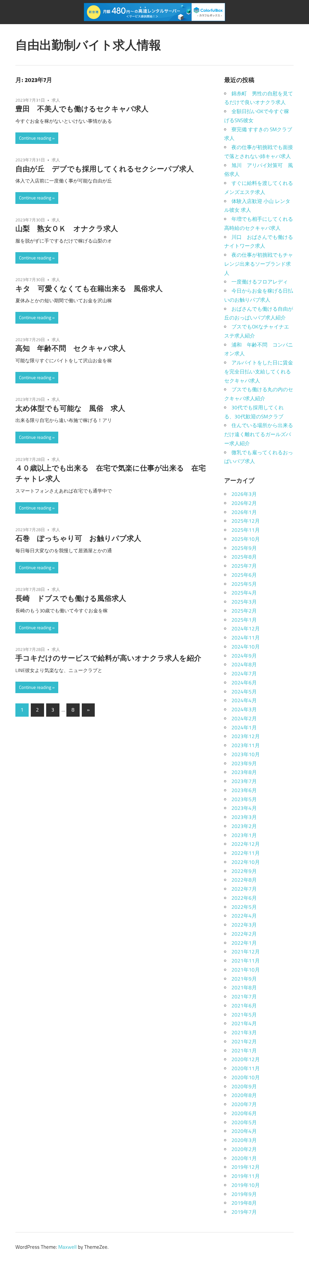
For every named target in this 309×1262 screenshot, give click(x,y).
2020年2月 (244, 1149)
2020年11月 (245, 1068)
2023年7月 (244, 781)
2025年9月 (244, 548)
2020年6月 (244, 1113)
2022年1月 (244, 943)
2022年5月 (244, 907)
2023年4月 (244, 808)
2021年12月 (245, 952)
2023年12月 (245, 736)
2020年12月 (245, 1059)
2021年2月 (244, 1041)
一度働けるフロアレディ (259, 282)
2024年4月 (244, 700)
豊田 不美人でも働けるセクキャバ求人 (81, 108)
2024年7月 (244, 673)
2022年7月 (244, 889)
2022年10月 (245, 862)
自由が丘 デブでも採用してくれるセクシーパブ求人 (104, 168)
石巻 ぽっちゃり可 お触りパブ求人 (78, 538)
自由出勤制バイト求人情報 (88, 44)
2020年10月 (245, 1077)
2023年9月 (244, 763)
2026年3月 (244, 494)
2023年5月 (244, 799)
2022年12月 (245, 844)
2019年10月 (245, 1185)
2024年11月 (245, 638)
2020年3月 (244, 1140)
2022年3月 (244, 925)
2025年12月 (245, 521)
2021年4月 (244, 1023)
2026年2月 (244, 503)
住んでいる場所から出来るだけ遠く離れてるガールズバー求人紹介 (258, 434)
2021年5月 (244, 1015)
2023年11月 (245, 745)
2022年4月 (244, 916)
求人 (56, 100)
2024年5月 (244, 692)
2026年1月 (244, 512)
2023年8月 (244, 772)
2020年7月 (244, 1104)
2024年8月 (244, 664)
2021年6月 (244, 1006)
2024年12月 (245, 629)
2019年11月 (245, 1176)
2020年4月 (244, 1131)
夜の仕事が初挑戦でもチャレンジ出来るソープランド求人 (258, 264)
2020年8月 (244, 1095)
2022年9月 (244, 871)
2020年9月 (244, 1086)
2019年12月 (245, 1167)
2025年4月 (244, 593)
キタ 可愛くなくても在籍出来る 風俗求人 (89, 288)
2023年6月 (244, 790)
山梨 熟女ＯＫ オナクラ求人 (66, 228)
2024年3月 (244, 709)
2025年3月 (244, 602)
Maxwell (67, 1247)
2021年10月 (245, 970)
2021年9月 (244, 979)
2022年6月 (244, 898)
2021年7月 (244, 996)
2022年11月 (245, 853)
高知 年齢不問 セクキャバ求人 (70, 348)
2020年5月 (244, 1122)
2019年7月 (244, 1212)
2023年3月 (244, 817)
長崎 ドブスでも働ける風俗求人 (70, 598)
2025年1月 (244, 620)
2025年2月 (244, 611)
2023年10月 (245, 754)
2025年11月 (245, 530)
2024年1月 (244, 727)
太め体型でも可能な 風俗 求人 (70, 408)
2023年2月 (244, 826)
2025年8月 (244, 557)
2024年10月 (245, 647)
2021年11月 (245, 961)
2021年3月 (244, 1032)
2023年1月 (244, 835)
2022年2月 (244, 934)
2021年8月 (244, 987)
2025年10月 (245, 539)
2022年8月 (244, 880)
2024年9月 (244, 656)
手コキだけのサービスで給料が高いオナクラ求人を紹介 (108, 657)
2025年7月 (244, 566)
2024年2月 (244, 718)
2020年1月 (244, 1158)
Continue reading (35, 138)
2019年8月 (244, 1203)
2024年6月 (244, 682)
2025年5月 (244, 584)
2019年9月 (244, 1194)
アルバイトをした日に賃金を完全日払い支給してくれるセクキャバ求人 (258, 372)
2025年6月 (244, 575)
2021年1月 (244, 1050)
